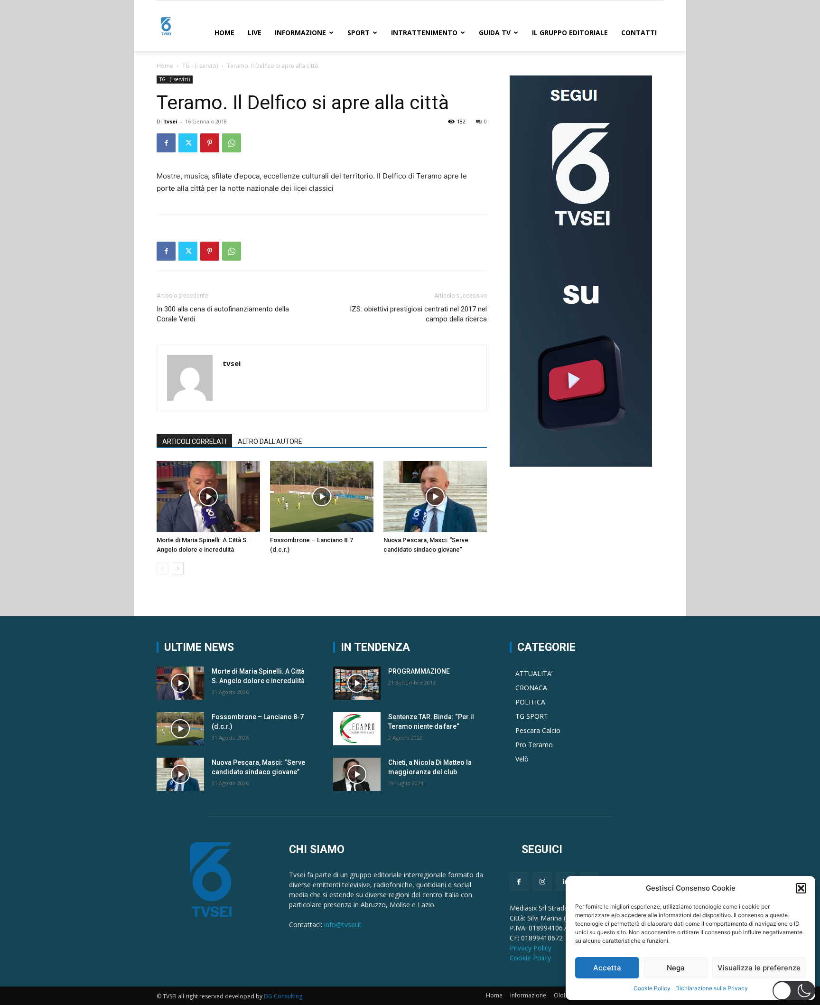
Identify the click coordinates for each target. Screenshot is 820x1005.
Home (224, 32)
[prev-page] (162, 568)
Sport (358, 32)
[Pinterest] (209, 142)
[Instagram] (542, 881)
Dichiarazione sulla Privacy (711, 988)
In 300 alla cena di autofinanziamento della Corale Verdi (223, 314)
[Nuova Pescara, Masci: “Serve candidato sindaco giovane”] (435, 496)
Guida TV (495, 32)
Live (254, 32)
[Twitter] (187, 142)
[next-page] (178, 568)
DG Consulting (283, 996)
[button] (801, 888)
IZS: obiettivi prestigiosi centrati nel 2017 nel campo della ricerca (418, 314)
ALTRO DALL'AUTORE (270, 441)
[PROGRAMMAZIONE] (357, 683)
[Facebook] (166, 142)
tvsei (170, 121)
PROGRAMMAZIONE (419, 671)
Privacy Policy (530, 947)
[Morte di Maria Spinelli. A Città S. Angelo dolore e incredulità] (208, 496)
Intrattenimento (424, 32)
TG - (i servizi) (200, 66)
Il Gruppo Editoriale (570, 32)
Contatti (639, 32)
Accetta (607, 967)
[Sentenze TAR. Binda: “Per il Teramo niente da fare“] (357, 728)
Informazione (300, 32)
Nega (676, 967)
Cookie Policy (652, 988)
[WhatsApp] (231, 142)
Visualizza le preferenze (759, 967)
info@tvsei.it (343, 924)
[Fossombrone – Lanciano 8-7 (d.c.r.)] (321, 496)
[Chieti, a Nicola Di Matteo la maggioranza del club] (357, 774)
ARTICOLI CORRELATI (194, 441)
